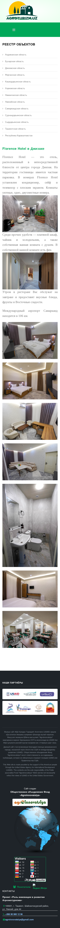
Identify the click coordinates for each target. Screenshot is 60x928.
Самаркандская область (16, 108)
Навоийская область (14, 101)
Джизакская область (14, 68)
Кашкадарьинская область (17, 81)
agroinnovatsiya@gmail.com (19, 919)
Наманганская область (15, 94)
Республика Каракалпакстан (18, 135)
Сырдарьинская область (16, 121)
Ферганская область (14, 74)
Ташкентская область (15, 128)
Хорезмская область (14, 88)
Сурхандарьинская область (18, 115)
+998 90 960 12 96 (14, 914)
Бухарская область (14, 61)
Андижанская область (15, 54)
